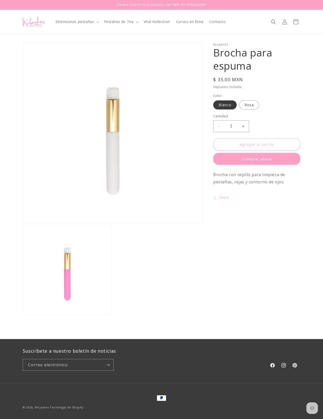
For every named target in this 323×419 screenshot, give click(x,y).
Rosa (249, 105)
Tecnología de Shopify (67, 407)
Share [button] (224, 197)
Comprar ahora (257, 158)
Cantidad (220, 116)
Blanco (225, 105)
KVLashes (42, 407)
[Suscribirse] (107, 365)
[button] (76, 21)
